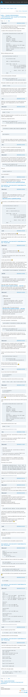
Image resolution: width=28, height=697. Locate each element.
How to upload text (4, 185)
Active (20, 11)
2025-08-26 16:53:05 (21, 369)
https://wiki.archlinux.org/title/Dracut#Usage (15, 182)
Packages (7, 2)
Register (11, 8)
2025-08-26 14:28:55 (21, 273)
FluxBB (25, 692)
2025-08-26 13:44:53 (21, 177)
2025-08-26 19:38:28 (21, 548)
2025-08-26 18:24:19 (21, 485)
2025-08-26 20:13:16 (21, 588)
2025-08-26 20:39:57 (21, 642)
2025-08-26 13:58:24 (21, 189)
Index (2, 8)
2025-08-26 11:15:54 (21, 98)
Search (8, 8)
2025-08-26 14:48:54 (21, 292)
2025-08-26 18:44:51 (21, 493)
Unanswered (24, 11)
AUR (22, 2)
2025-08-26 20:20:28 (21, 627)
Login (15, 8)
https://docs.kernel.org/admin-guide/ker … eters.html (12, 285)
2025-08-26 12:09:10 (21, 144)
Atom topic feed (24, 690)
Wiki (11, 2)
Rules (5, 8)
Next (9, 20)
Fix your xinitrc (7, 186)
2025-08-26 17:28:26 (21, 432)
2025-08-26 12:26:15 (21, 154)
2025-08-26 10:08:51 (21, 23)
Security (18, 2)
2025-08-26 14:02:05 (21, 230)
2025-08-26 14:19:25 (21, 245)
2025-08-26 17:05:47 (21, 385)
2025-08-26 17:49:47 (21, 444)
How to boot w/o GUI (13, 185)
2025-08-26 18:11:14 (21, 478)
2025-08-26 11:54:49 (21, 106)
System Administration (12, 15)
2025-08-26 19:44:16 (21, 577)
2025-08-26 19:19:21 (21, 526)
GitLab (14, 2)
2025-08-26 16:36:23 (21, 340)
